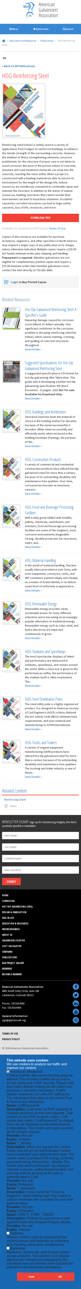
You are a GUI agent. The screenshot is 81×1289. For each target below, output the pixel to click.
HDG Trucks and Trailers (41, 742)
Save (31, 1277)
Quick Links (42, 29)
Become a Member (12, 974)
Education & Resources (15, 923)
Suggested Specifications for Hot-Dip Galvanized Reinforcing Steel (49, 365)
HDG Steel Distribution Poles (44, 699)
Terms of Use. (57, 228)
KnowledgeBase (11, 929)
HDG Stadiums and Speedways (45, 651)
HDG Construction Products (43, 459)
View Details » (33, 349)
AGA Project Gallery (13, 963)
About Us (7, 935)
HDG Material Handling (40, 560)
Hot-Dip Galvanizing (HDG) (17, 906)
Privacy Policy (11, 1039)
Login (14, 282)
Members (7, 968)
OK (60, 1277)
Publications (47, 40)
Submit (11, 881)
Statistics (16, 1233)
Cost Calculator (11, 946)
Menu (14, 29)
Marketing (17, 1248)
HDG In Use (8, 918)
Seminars (7, 951)
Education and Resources (23, 40)
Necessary (26, 1071)
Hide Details (12, 1278)
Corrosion (8, 901)
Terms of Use (10, 1033)
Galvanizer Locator (13, 940)
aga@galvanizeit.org (14, 1020)
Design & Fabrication (14, 912)
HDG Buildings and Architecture (45, 412)
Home (3, 41)
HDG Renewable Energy (40, 604)
